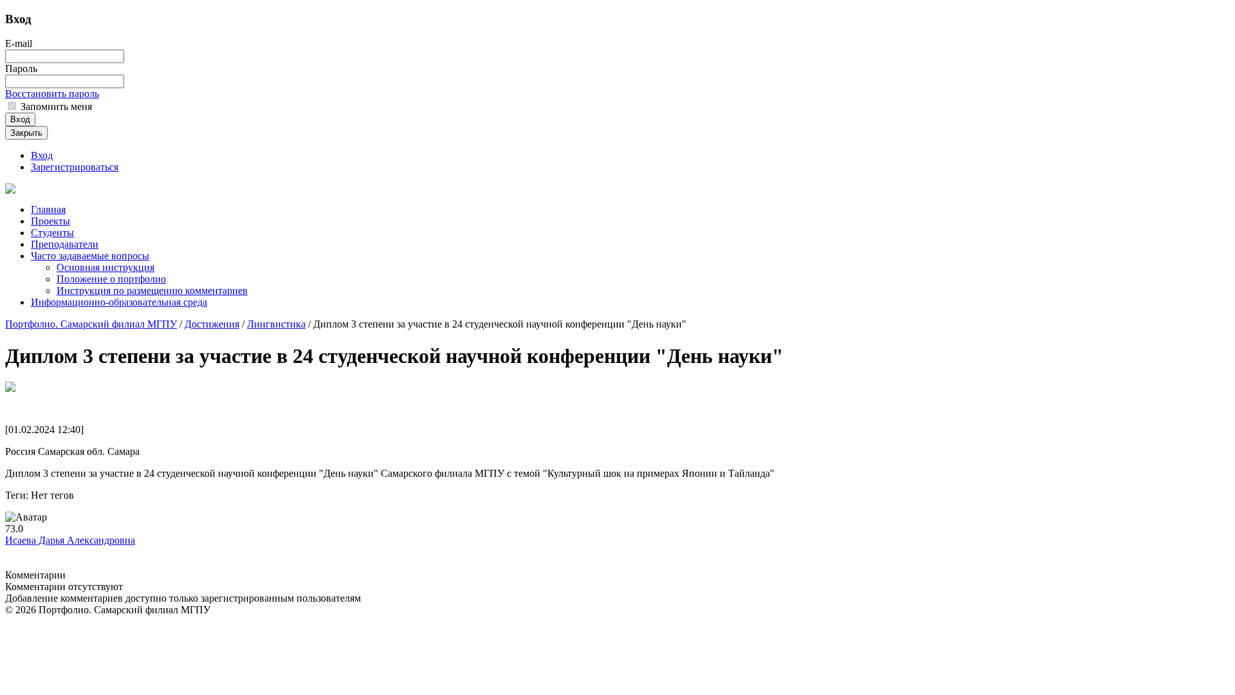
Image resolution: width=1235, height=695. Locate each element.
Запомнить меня (55, 106)
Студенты (52, 232)
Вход (20, 119)
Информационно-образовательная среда (119, 302)
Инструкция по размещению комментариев (152, 290)
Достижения (212, 324)
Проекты (50, 221)
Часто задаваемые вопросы (90, 255)
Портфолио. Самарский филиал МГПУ (91, 324)
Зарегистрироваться (74, 167)
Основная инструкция (105, 267)
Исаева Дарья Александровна (70, 540)
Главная (48, 209)
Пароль (21, 68)
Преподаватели (64, 244)
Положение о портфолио (111, 278)
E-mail (18, 43)
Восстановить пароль (52, 93)
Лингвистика (276, 324)
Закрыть (26, 133)
